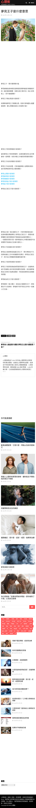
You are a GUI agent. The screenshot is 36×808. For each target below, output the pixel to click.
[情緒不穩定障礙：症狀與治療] (6, 641)
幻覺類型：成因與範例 (19, 660)
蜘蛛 (18, 631)
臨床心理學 (4, 631)
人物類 (9, 336)
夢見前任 (8, 621)
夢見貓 (3, 623)
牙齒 (11, 628)
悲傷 (3, 626)
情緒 (11, 626)
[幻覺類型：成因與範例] (6, 660)
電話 (3, 633)
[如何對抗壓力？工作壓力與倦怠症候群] (6, 699)
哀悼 (3, 621)
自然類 (10, 631)
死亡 (31, 626)
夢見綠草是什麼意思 (8, 176)
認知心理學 (23, 631)
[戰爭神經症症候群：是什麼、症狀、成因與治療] (6, 680)
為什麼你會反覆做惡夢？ (20, 689)
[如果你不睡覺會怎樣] (6, 728)
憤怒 (19, 626)
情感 (7, 626)
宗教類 (12, 623)
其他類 (25, 619)
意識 (15, 626)
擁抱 (23, 626)
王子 (13, 336)
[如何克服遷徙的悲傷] (6, 651)
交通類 (7, 619)
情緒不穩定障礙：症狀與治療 (22, 641)
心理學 (30, 623)
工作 (21, 623)
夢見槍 (13, 621)
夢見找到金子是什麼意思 (9, 181)
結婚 (31, 628)
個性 (17, 619)
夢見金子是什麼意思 (8, 184)
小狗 (17, 623)
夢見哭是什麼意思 (7, 567)
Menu (32, 3)
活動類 (3, 628)
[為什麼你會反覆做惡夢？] (6, 689)
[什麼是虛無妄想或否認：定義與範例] (6, 670)
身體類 (29, 631)
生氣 (20, 628)
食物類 (11, 633)
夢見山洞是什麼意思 (8, 174)
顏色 (7, 633)
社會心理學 (25, 628)
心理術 (13, 805)
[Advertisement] (18, 62)
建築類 (25, 623)
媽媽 (8, 623)
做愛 (21, 619)
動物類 (30, 619)
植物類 (27, 626)
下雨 (3, 619)
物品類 (15, 628)
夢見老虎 (30, 621)
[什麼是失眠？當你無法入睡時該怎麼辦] (6, 709)
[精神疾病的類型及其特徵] (6, 718)
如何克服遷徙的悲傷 (19, 650)
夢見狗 (24, 621)
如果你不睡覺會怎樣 (19, 728)
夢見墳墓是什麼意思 (8, 179)
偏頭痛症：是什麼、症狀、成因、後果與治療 (17, 538)
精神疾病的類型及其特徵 (20, 718)
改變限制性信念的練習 (9, 508)
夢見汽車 (19, 621)
